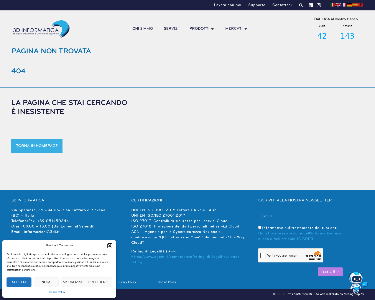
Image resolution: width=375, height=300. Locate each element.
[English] (338, 4)
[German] (349, 4)
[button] (110, 246)
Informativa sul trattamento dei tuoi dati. (299, 233)
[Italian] (333, 4)
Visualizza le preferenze (86, 282)
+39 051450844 (53, 221)
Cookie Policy (57, 292)
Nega (46, 282)
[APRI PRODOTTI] (212, 29)
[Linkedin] (311, 5)
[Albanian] (361, 4)
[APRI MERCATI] (246, 29)
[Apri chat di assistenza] (357, 282)
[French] (344, 4)
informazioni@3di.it (42, 232)
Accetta (19, 282)
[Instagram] (319, 5)
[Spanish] (355, 4)
